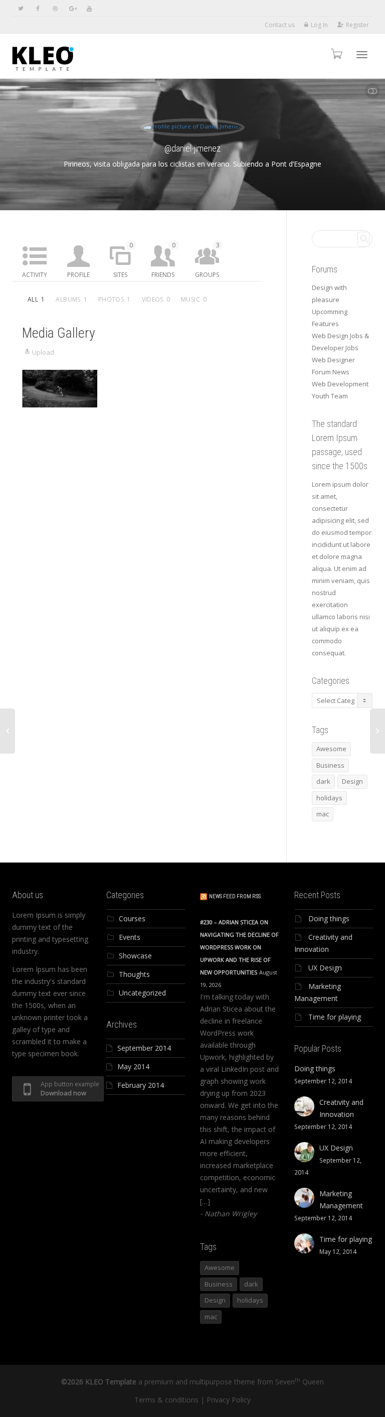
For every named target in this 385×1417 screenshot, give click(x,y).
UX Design (325, 967)
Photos (114, 299)
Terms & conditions (166, 1399)
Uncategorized (142, 993)
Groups (207, 260)
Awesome (331, 748)
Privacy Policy (229, 1399)
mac (322, 813)
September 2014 (144, 1048)
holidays (329, 797)
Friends (163, 260)
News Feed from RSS (235, 896)
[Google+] (72, 8)
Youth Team (330, 395)
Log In (319, 25)
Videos (156, 299)
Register (357, 25)
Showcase (135, 955)
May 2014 (133, 1066)
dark (323, 781)
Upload (43, 352)
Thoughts (134, 974)
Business (330, 765)
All (36, 299)
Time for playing (334, 1017)
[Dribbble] (55, 8)
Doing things (328, 918)
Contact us (280, 25)
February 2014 (140, 1085)
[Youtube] (89, 8)
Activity (34, 274)
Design (352, 781)
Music (194, 299)
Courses (132, 918)
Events (129, 937)
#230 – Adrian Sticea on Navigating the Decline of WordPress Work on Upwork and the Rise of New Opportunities (239, 947)
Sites (123, 260)
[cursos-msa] (59, 388)
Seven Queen (299, 1381)
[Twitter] (21, 8)
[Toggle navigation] (362, 54)
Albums (71, 299)
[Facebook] (38, 8)
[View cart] (336, 53)
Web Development (340, 383)
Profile (78, 274)
